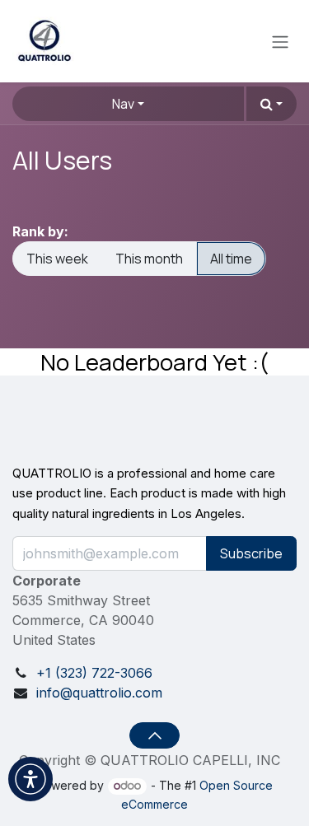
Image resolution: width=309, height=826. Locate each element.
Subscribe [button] (251, 553)
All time (231, 259)
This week (57, 259)
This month (149, 259)
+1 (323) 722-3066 (94, 673)
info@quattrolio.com (99, 692)
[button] (271, 103)
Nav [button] (123, 104)
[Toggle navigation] (280, 41)
